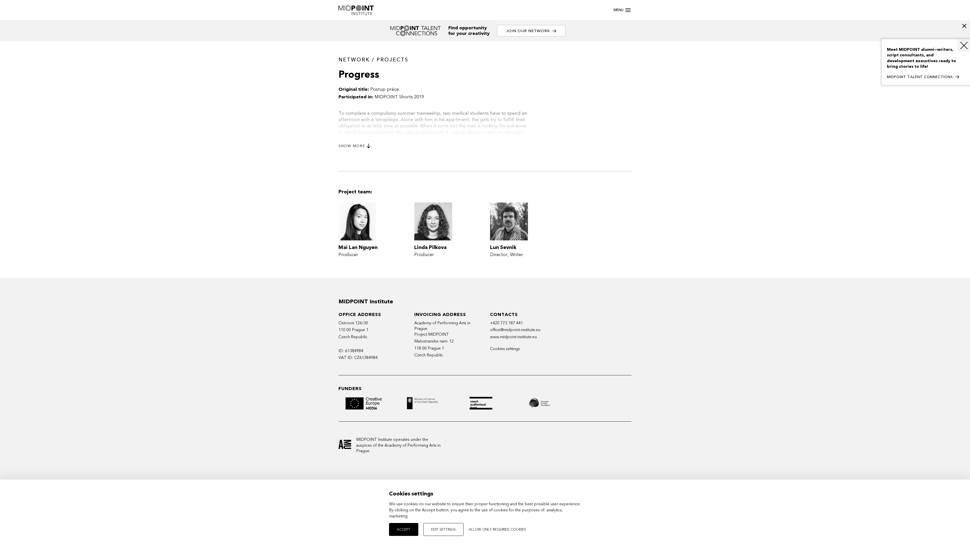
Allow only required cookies (497, 529)
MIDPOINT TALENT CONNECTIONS (920, 77)
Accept (403, 529)
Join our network (528, 30)
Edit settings (443, 529)
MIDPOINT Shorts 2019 (399, 97)
